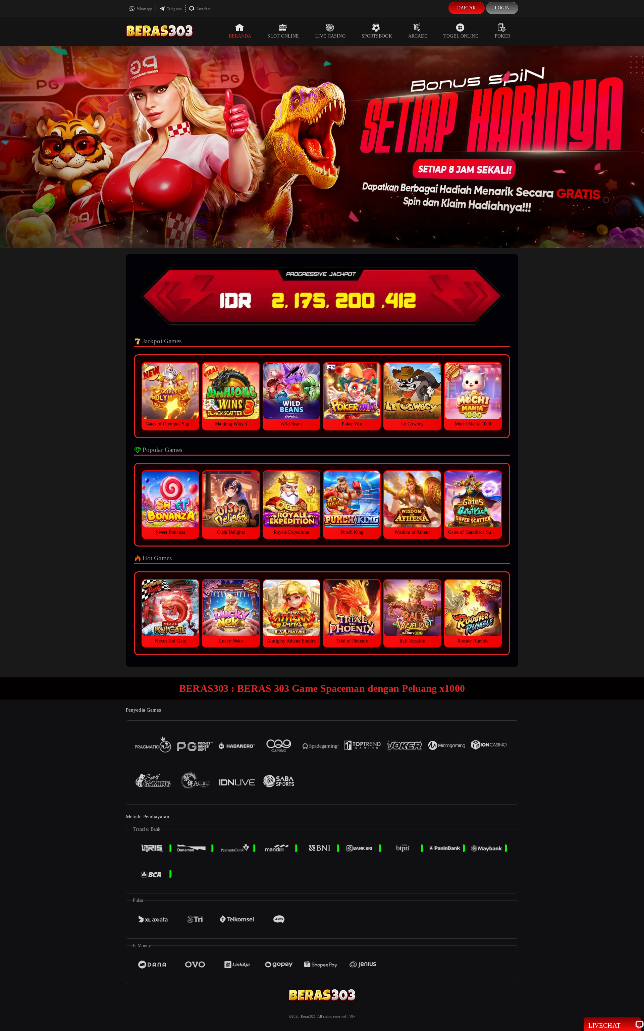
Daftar (466, 7)
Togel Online (460, 36)
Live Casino (330, 36)
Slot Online (283, 36)
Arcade (418, 36)
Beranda (240, 36)
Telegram (174, 9)
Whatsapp (144, 9)
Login (502, 7)
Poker (503, 36)
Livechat (203, 9)
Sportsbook (377, 36)
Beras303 (308, 1016)
